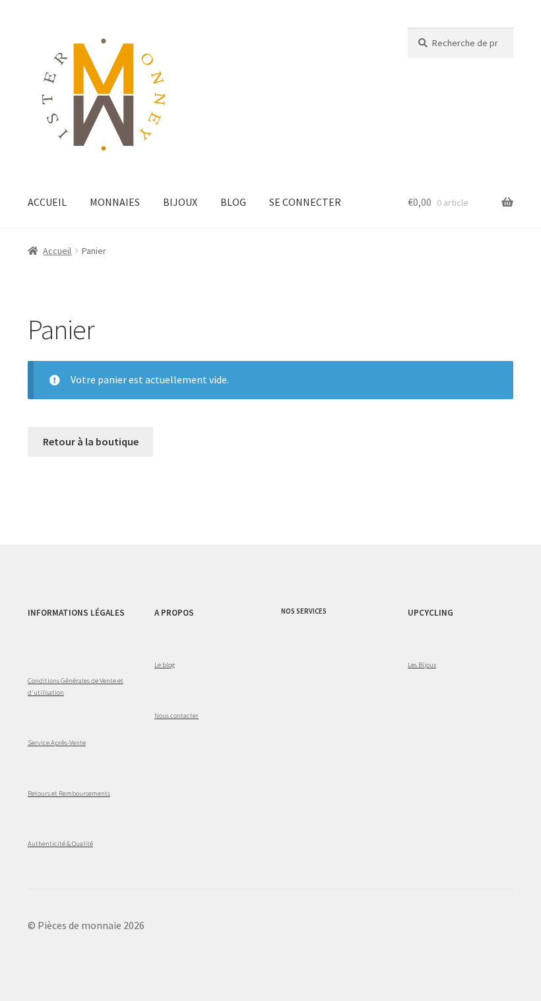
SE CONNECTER (305, 202)
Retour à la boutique (91, 441)
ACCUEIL (47, 202)
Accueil (57, 251)
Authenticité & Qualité (60, 843)
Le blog (164, 664)
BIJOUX (180, 202)
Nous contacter (176, 715)
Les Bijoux (422, 664)
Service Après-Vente (57, 742)
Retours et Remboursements (69, 793)
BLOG (233, 202)
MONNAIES (115, 202)
